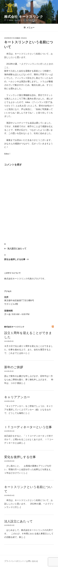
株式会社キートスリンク (14, 327)
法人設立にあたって (18, 521)
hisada (24, 38)
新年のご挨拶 (13, 367)
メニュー (30, 27)
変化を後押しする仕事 (20, 457)
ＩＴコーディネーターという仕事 (28, 427)
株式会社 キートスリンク (23, 16)
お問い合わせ (32, 561)
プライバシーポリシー (14, 561)
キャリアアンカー (17, 397)
